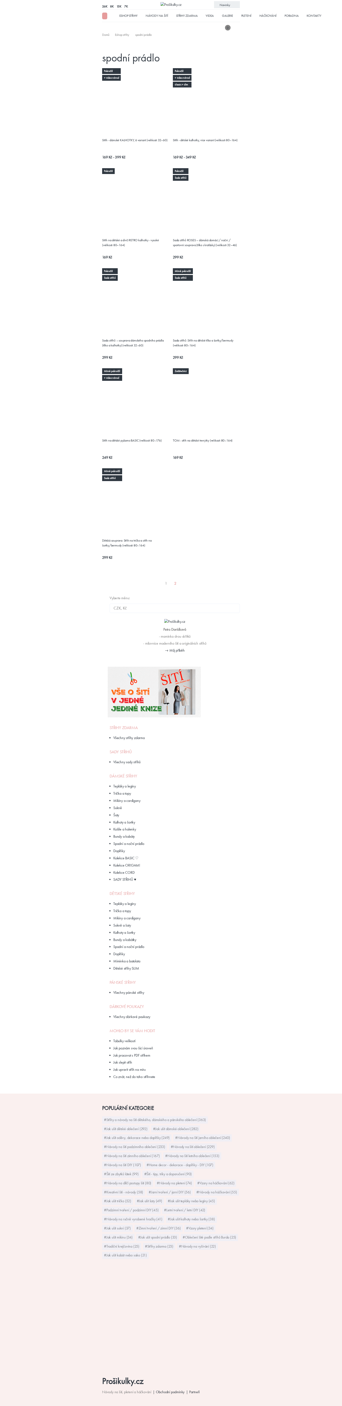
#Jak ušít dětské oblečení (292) (126, 1129)
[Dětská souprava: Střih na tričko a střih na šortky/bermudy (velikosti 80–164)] (135, 471)
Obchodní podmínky (170, 1392)
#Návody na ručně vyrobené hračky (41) (133, 1219)
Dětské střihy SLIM (126, 968)
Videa (210, 15)
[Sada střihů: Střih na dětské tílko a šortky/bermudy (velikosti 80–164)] (206, 273)
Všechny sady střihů (127, 762)
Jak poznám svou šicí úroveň (133, 1048)
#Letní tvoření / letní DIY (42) (184, 1210)
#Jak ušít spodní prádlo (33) (157, 1237)
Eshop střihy (128, 15)
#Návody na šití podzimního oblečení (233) (134, 1147)
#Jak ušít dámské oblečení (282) (175, 1129)
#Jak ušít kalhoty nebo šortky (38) (191, 1219)
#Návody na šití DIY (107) (122, 1165)
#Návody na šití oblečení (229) (193, 1147)
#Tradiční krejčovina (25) (121, 1246)
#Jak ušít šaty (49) (149, 1201)
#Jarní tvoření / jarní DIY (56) (170, 1192)
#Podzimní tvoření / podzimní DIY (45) (131, 1210)
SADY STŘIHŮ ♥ (124, 879)
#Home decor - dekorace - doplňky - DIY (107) (180, 1165)
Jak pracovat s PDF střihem (131, 1055)
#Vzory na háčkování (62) (215, 1183)
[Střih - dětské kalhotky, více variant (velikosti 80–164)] (206, 71)
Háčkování (267, 15)
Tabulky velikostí (124, 1041)
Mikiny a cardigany (126, 800)
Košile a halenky (124, 829)
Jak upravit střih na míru (129, 1069)
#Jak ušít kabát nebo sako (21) (125, 1255)
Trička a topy (122, 793)
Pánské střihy (123, 982)
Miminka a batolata (126, 961)
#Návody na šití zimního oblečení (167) (132, 1156)
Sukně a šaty (122, 925)
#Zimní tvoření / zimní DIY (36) (158, 1228)
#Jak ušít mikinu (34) (118, 1237)
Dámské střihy (123, 776)
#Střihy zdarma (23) (159, 1246)
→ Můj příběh (175, 650)
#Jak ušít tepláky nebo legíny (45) (191, 1201)
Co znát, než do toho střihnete (134, 1077)
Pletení (246, 15)
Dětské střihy (122, 893)
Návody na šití (157, 15)
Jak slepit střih (122, 1062)
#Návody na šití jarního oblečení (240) (202, 1137)
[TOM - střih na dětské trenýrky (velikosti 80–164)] (206, 373)
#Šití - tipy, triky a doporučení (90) (168, 1174)
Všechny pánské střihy (128, 992)
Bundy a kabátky (124, 939)
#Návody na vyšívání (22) (197, 1246)
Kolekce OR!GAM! (126, 865)
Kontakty (314, 15)
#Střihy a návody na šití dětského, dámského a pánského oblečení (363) (155, 1120)
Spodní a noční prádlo (128, 843)
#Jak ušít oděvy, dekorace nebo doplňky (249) (137, 1137)
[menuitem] (106, 35)
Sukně (117, 808)
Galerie (227, 15)
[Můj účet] (236, 27)
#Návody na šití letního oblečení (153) (192, 1156)
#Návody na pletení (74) (174, 1183)
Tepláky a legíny (124, 786)
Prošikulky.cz (122, 1381)
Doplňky (119, 851)
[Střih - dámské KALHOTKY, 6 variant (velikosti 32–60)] (135, 73)
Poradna (292, 15)
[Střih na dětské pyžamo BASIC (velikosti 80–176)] (135, 373)
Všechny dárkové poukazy (131, 1016)
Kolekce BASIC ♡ (125, 858)
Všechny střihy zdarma (129, 738)
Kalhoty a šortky (124, 822)
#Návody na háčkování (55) (216, 1192)
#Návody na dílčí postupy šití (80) (127, 1183)
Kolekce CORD (124, 872)
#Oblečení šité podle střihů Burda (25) (209, 1237)
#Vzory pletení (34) (199, 1228)
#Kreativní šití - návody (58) (123, 1192)
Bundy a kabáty (124, 836)
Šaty (116, 815)
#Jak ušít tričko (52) (117, 1201)
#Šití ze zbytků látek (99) (121, 1174)
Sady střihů (121, 751)
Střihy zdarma (187, 15)
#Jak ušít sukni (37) (117, 1228)
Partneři (194, 1392)
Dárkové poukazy (127, 1006)
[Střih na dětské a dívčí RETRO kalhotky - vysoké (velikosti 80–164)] (135, 171)
